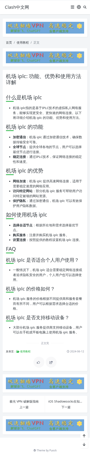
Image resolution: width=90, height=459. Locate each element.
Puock (53, 450)
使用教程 (23, 42)
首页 (9, 42)
